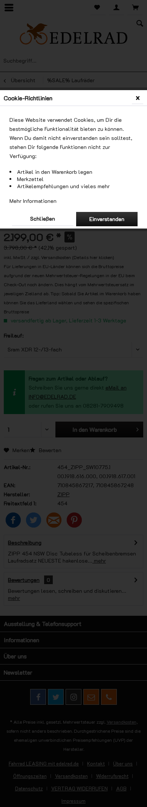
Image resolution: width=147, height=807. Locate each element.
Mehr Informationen (33, 200)
